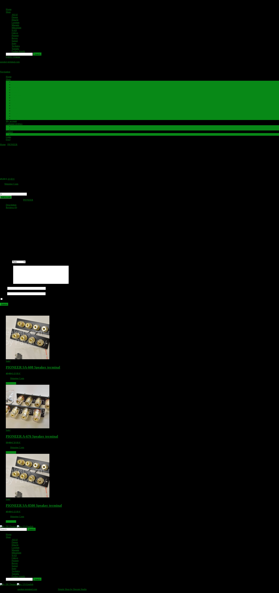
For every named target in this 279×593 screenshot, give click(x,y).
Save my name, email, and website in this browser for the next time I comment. (39, 299)
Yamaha (15, 48)
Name (3, 288)
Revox (15, 38)
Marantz (15, 25)
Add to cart (5, 197)
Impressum (17, 134)
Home (8, 9)
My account (11, 121)
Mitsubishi (16, 27)
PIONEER (12, 144)
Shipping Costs (11, 184)
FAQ (8, 139)
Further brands (18, 51)
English (29, 526)
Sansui (15, 41)
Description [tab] (11, 205)
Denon (15, 17)
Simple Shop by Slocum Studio (72, 589)
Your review (6, 283)
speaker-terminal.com (10, 62)
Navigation (5, 72)
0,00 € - (13, 57)
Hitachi (15, 20)
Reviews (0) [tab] (11, 207)
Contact (9, 131)
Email (3, 293)
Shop (8, 12)
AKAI (15, 14)
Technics (16, 46)
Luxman (15, 22)
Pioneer (15, 35)
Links (8, 137)
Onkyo (15, 33)
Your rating (6, 262)
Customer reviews (14, 124)
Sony (14, 43)
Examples (16, 129)
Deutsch (13, 526)
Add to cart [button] (11, 383)
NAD (14, 30)
